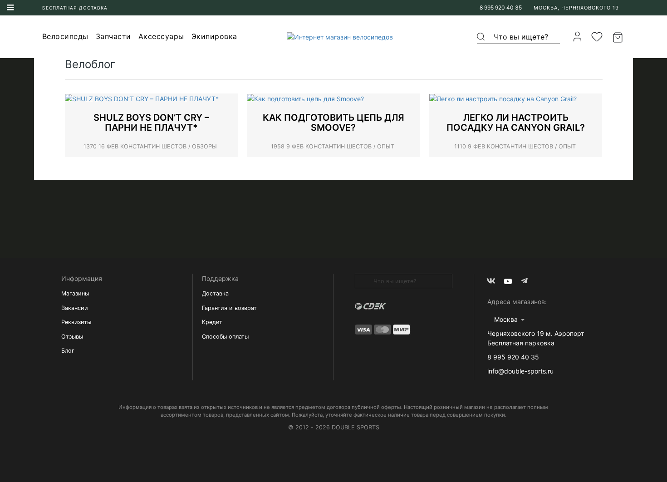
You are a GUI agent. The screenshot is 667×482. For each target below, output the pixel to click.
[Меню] (10, 7)
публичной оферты (376, 407)
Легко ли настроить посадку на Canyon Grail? (515, 122)
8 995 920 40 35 (501, 7)
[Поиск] (481, 36)
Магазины (75, 293)
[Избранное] (597, 37)
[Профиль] (577, 36)
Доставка (215, 293)
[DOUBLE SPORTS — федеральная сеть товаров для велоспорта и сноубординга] (337, 36)
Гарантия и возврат (229, 308)
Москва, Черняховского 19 (576, 8)
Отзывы (72, 336)
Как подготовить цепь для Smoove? (333, 122)
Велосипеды (65, 36)
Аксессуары (161, 36)
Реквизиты (76, 322)
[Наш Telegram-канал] (525, 281)
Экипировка (214, 36)
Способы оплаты (225, 336)
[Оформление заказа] (619, 37)
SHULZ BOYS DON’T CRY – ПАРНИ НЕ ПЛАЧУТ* (151, 122)
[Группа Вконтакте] (490, 281)
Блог (67, 350)
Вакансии (74, 308)
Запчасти (113, 36)
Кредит (212, 322)
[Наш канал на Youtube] (507, 281)
